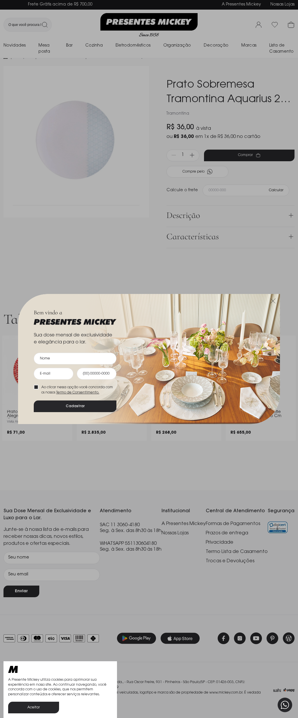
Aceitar (33, 707)
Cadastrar (75, 406)
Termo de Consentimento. (77, 392)
